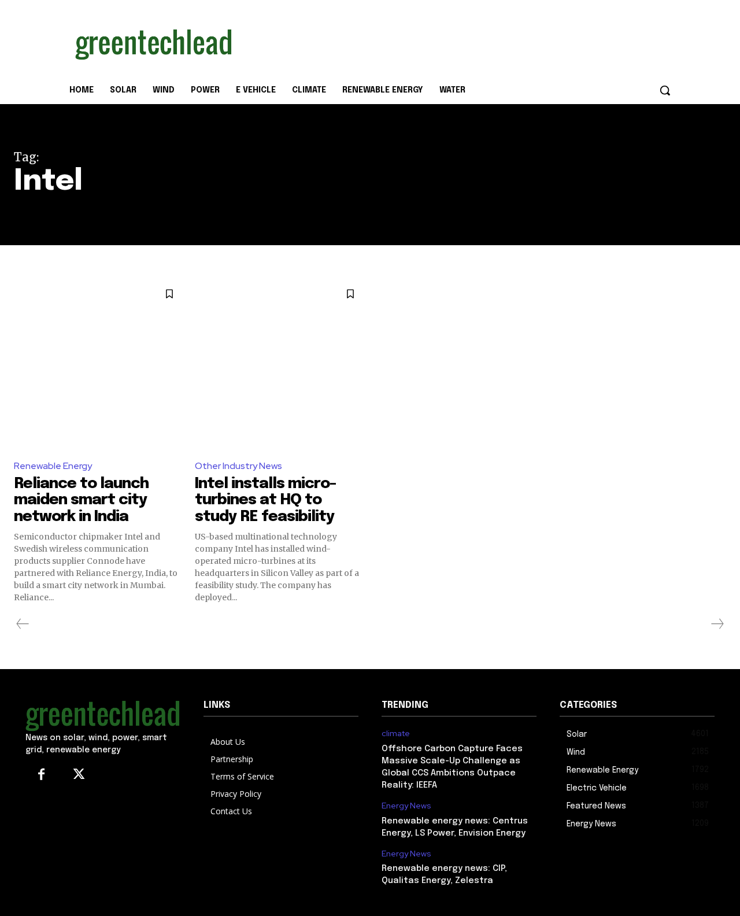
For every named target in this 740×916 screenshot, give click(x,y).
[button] (665, 90)
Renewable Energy (53, 466)
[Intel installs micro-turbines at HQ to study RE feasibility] (279, 364)
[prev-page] (23, 624)
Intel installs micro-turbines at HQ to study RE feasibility (265, 500)
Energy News (406, 806)
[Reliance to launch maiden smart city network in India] (98, 364)
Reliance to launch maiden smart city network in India (81, 500)
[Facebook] (41, 775)
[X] (79, 775)
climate (396, 733)
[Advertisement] (456, 42)
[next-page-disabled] (717, 624)
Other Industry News (238, 466)
